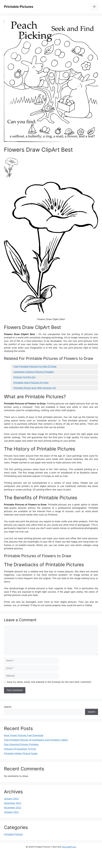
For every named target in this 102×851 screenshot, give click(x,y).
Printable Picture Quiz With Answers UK (34, 388)
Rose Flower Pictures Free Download (23, 735)
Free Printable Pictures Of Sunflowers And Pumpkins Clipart (36, 740)
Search (7, 707)
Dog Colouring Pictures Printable (21, 744)
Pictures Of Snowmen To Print (20, 749)
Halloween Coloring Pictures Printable (33, 372)
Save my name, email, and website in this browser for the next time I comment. (49, 682)
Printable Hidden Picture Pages (20, 753)
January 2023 (11, 798)
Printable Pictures (18, 7)
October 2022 (11, 812)
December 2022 (12, 803)
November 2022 (12, 807)
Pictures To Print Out (24, 377)
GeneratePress (69, 847)
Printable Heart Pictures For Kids (30, 382)
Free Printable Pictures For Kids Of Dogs (34, 366)
